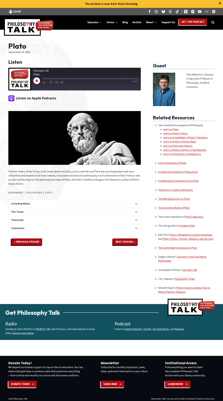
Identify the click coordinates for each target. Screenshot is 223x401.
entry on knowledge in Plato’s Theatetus (185, 138)
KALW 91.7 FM (43, 329)
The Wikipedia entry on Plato (174, 199)
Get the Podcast (193, 22)
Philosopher (34, 192)
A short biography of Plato (172, 163)
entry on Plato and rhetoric (178, 146)
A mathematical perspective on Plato (178, 181)
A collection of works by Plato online (178, 172)
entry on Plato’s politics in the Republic (185, 150)
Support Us (169, 23)
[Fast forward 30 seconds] (63, 82)
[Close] (219, 3)
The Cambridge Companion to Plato (177, 248)
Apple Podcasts (133, 329)
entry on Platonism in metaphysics (182, 154)
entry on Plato (171, 129)
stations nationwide (23, 333)
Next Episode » (125, 242)
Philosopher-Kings (184, 279)
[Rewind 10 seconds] (50, 82)
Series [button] (110, 22)
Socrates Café (189, 270)
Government (16, 192)
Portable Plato (187, 226)
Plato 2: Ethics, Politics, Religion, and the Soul (188, 239)
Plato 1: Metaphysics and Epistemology (191, 235)
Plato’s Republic (194, 217)
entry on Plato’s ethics (175, 133)
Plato (48, 192)
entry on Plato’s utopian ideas (179, 142)
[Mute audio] (45, 82)
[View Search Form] (213, 22)
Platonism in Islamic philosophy (175, 190)
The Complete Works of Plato (174, 208)
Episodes (93, 22)
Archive (137, 22)
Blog (125, 22)
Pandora (179, 329)
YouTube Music (160, 329)
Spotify (147, 329)
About (149, 22)
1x (56, 82)
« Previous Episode (26, 242)
